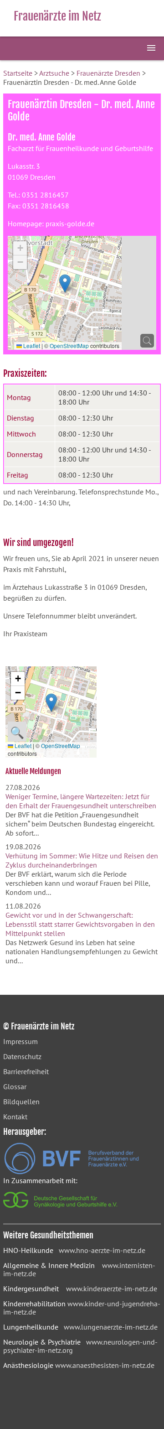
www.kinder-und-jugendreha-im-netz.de (81, 1307)
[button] (65, 283)
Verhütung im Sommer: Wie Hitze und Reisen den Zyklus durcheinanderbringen (81, 860)
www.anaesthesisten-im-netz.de (104, 1365)
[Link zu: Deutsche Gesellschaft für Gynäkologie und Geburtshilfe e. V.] (60, 1210)
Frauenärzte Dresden (108, 73)
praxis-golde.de (70, 223)
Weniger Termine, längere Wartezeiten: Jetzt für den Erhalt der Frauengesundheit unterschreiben (80, 801)
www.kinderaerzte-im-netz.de (111, 1288)
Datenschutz (22, 1056)
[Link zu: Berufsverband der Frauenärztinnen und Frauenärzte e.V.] (71, 1171)
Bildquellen (21, 1101)
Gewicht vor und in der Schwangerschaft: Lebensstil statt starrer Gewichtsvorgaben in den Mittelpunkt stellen (80, 924)
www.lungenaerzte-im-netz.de (111, 1326)
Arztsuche (54, 73)
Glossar (14, 1086)
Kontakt (15, 1116)
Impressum (20, 1041)
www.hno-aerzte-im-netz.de (102, 1250)
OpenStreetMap (69, 345)
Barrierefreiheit (26, 1071)
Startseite (17, 73)
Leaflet (31, 345)
